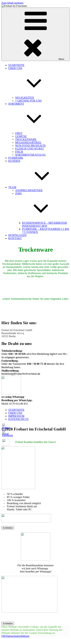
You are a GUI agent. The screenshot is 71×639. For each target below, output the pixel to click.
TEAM (12, 187)
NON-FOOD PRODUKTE (30, 145)
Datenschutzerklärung (17, 636)
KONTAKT (15, 238)
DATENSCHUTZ (18, 419)
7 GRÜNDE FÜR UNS (28, 100)
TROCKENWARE (26, 139)
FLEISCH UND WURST (29, 148)
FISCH (19, 151)
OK (3, 636)
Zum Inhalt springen (12, 2)
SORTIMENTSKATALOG (30, 154)
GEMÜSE (21, 136)
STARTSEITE (16, 65)
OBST (18, 133)
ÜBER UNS (15, 412)
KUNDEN (14, 160)
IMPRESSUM (16, 416)
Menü (61, 59)
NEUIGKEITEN (24, 97)
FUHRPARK (15, 157)
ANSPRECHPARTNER (29, 190)
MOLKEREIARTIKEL (28, 142)
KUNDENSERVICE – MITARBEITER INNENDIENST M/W (44, 224)
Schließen (8, 528)
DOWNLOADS (17, 235)
